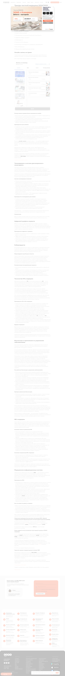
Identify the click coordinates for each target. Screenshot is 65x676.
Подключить (48, 20)
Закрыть (47, 22)
